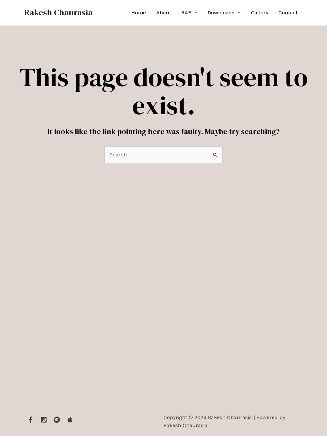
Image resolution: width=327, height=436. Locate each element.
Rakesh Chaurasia (58, 12)
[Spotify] (56, 419)
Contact (288, 13)
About (163, 13)
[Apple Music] (70, 419)
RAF (186, 13)
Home (138, 13)
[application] (194, 13)
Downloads (221, 13)
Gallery (259, 13)
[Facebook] (30, 419)
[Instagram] (43, 419)
